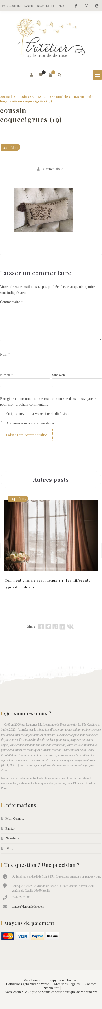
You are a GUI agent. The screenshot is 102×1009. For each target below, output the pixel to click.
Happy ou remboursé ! (62, 980)
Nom (5, 354)
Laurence (47, 169)
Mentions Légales (67, 984)
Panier (28, 5)
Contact (90, 984)
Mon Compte (11, 5)
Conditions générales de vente (27, 984)
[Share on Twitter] (48, 626)
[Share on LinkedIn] (62, 626)
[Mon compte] (32, 75)
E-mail (6, 375)
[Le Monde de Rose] (51, 39)
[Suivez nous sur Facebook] (76, 6)
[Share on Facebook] (41, 626)
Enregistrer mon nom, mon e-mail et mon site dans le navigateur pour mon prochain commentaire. (48, 402)
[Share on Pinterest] (55, 626)
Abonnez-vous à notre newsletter (29, 423)
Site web (58, 375)
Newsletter (45, 5)
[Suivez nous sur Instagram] (86, 6)
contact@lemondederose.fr (28, 906)
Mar (11, 147)
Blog (61, 5)
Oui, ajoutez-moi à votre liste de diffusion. (37, 414)
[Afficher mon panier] (50, 75)
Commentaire (11, 302)
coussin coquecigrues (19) (31, 115)
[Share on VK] (70, 626)
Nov (18, 498)
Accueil (6, 96)
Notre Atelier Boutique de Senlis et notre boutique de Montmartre (51, 992)
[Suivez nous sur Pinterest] (97, 6)
